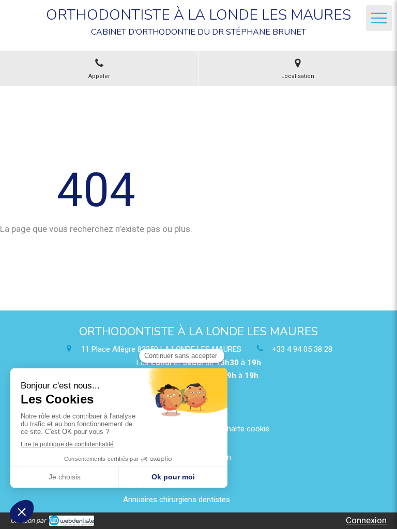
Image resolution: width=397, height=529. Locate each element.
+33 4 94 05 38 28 (302, 349)
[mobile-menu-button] (379, 18)
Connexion (366, 520)
